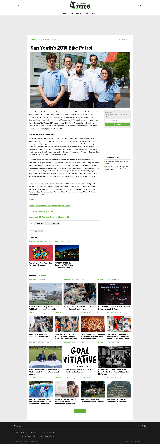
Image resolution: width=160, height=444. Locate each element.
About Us (24, 432)
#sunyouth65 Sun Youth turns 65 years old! (49, 217)
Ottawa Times (49, 436)
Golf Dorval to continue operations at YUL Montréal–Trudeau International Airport (44, 372)
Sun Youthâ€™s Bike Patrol (37, 232)
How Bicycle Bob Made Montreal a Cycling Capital (39, 335)
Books (30, 313)
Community (34, 39)
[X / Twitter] (144, 426)
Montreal (65, 13)
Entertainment (76, 13)
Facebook (40, 223)
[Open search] (140, 6)
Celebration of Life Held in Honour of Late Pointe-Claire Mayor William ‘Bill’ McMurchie (113, 372)
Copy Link (56, 223)
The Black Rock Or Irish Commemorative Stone (116, 400)
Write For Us (51, 432)
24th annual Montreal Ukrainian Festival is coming (92, 400)
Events (57, 241)
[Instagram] (139, 426)
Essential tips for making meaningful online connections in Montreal (65, 401)
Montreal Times (26, 436)
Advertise (42, 432)
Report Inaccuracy (124, 39)
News (86, 13)
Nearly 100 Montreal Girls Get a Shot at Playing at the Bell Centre (114, 308)
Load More (80, 411)
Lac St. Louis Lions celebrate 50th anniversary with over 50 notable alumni (93, 336)
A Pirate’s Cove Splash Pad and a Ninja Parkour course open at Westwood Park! (40, 401)
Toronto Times (38, 436)
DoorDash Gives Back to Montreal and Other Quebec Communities (79, 308)
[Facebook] (142, 426)
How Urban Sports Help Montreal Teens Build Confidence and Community (44, 308)
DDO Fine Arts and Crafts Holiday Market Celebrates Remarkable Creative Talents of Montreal (119, 337)
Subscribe (117, 124)
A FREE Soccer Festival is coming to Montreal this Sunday (77, 371)
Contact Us (32, 432)
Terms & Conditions (140, 441)
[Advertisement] (80, 25)
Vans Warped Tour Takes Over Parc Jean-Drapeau (117, 162)
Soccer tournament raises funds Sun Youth (49, 205)
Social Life (94, 13)
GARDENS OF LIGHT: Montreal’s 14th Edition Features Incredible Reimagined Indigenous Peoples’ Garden (117, 168)
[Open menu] (144, 6)
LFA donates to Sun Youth (41, 211)
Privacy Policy (129, 441)
